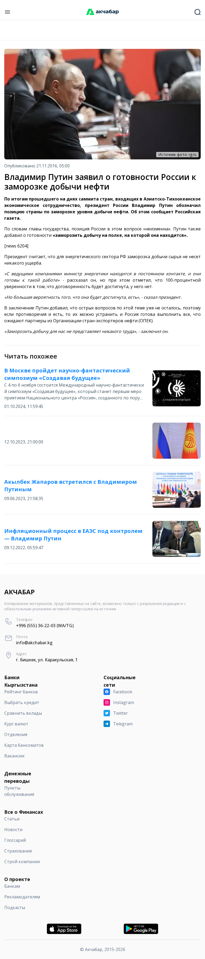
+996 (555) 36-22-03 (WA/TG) (45, 625)
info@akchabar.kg (34, 643)
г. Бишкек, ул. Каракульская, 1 (47, 660)
